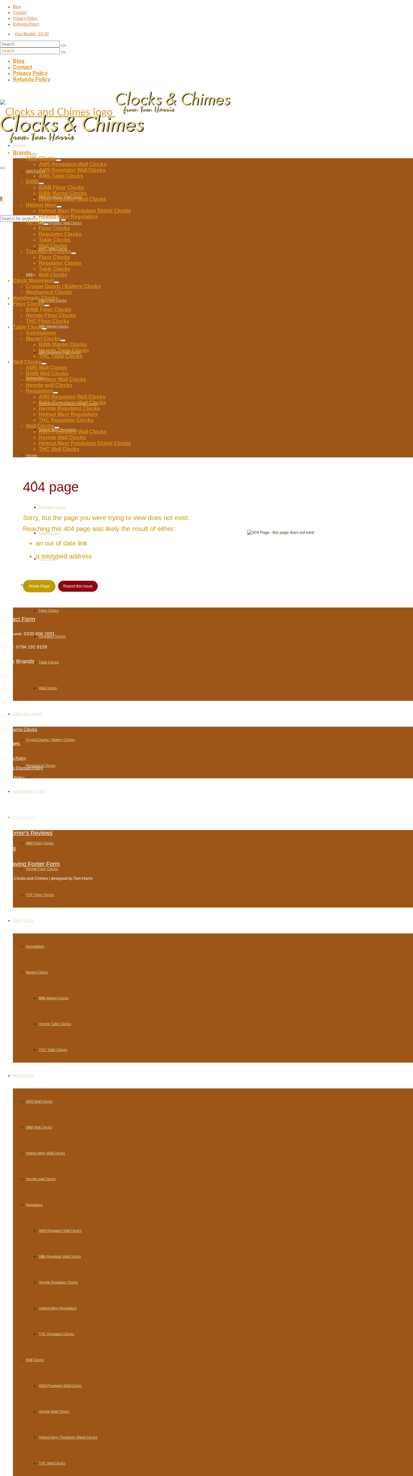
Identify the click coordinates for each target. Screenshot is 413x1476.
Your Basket (32, 34)
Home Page (39, 586)
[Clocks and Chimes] (206, 103)
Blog (6, 802)
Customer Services (24, 817)
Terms (8, 848)
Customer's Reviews (26, 833)
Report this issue (78, 586)
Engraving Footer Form (30, 864)
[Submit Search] (63, 46)
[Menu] (2, 168)
